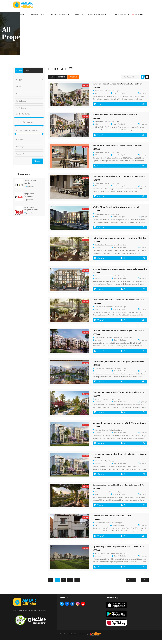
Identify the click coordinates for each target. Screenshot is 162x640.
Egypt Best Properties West (31, 208)
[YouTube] (83, 604)
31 (77, 580)
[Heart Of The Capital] (19, 184)
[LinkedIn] (72, 604)
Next (145, 580)
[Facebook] (67, 604)
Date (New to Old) (129, 77)
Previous (130, 580)
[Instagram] (78, 604)
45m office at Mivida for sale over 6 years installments (117, 145)
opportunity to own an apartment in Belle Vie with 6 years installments (125, 423)
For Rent (61, 77)
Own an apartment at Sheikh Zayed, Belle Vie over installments (122, 454)
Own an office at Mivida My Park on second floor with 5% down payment (127, 176)
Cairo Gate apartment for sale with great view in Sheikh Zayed (122, 238)
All (52, 77)
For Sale (73, 77)
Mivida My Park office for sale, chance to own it (115, 114)
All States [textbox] (19, 94)
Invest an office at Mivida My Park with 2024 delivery (117, 84)
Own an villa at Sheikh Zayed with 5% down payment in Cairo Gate (124, 300)
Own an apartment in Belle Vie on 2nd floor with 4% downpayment (124, 392)
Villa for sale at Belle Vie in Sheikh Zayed (112, 515)
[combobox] (29, 93)
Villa (96, 525)
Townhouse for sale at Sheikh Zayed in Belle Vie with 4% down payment (126, 485)
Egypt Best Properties (29, 194)
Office (96, 93)
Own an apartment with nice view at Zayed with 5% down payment (124, 330)
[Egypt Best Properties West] (19, 211)
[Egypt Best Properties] (19, 198)
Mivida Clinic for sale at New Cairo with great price (117, 207)
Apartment (98, 247)
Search (38, 161)
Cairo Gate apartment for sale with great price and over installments (124, 361)
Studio (96, 309)
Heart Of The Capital (30, 181)
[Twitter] (62, 604)
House (96, 494)
